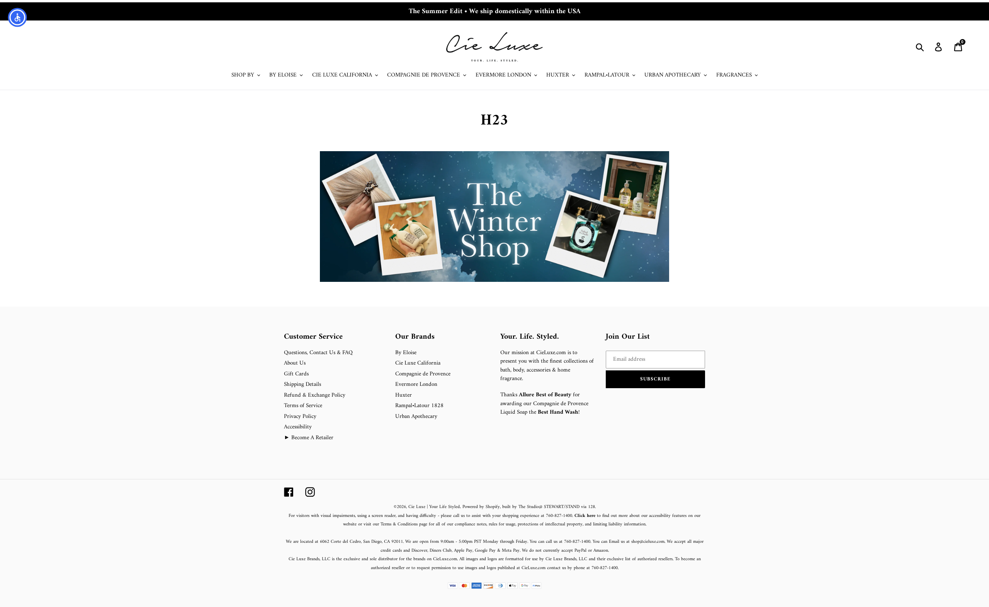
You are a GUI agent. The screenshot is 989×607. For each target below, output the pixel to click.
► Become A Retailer (308, 438)
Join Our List (628, 337)
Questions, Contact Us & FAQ (318, 353)
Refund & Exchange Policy (314, 395)
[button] (655, 379)
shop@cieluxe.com (647, 542)
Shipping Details (302, 384)
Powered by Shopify (481, 507)
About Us (295, 363)
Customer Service (313, 337)
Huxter (403, 395)
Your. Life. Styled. (529, 337)
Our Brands (415, 337)
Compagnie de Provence (422, 374)
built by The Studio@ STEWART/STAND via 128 (548, 507)
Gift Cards (296, 374)
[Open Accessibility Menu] (17, 17)
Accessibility (298, 427)
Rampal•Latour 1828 (419, 406)
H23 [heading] (494, 120)
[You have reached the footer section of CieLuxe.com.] (284, 328)
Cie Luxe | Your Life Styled (434, 507)
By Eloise (405, 353)
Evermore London (416, 384)
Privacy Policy (300, 416)
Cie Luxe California (417, 363)
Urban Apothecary (416, 416)
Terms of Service (303, 406)
